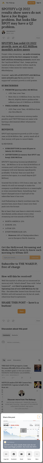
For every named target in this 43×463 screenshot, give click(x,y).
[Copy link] (6, 454)
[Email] (21, 454)
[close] (39, 416)
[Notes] (29, 454)
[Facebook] (14, 454)
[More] (37, 454)
